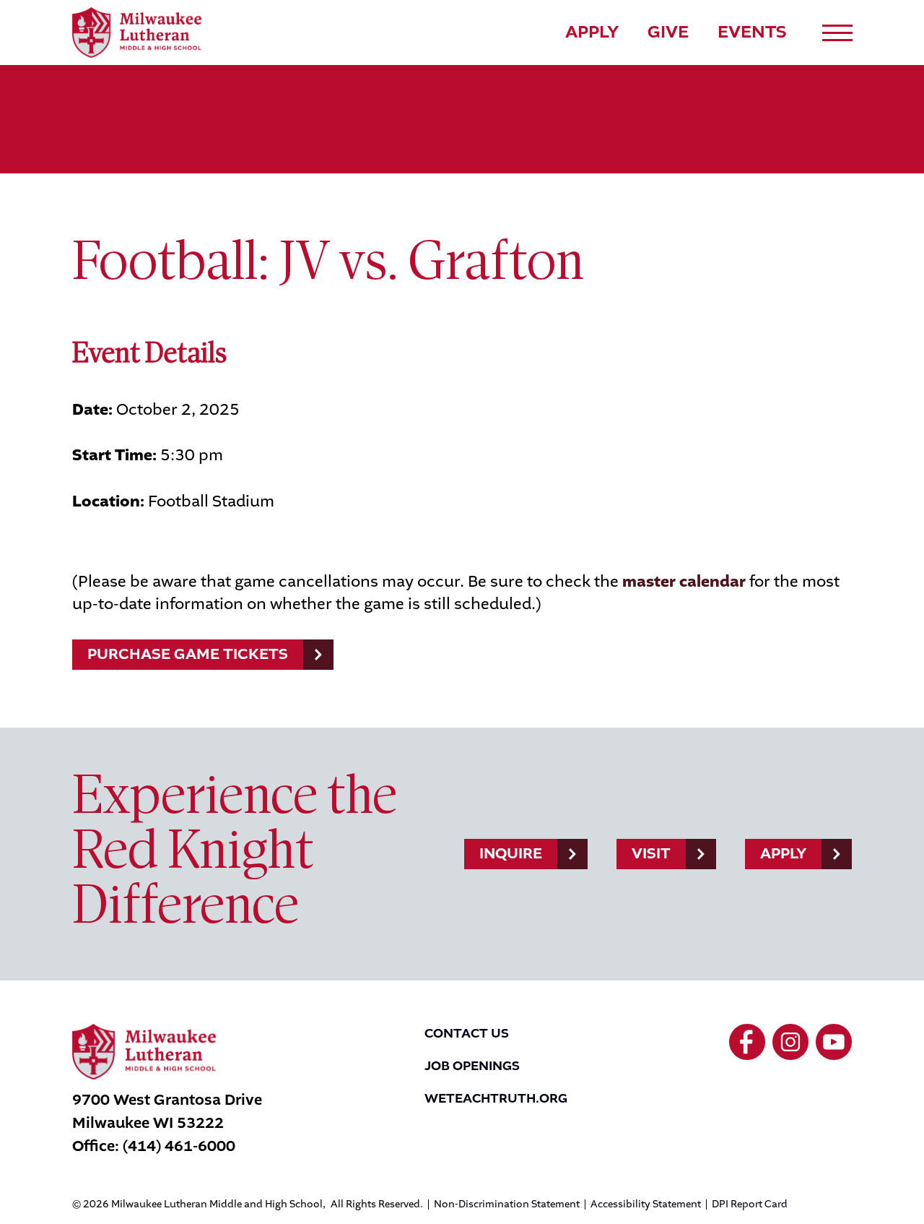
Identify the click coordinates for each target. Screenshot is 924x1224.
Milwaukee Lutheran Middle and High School (136, 32)
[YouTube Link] (834, 1042)
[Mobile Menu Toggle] (837, 33)
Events (752, 31)
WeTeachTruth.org (495, 1098)
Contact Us (466, 1033)
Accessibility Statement (645, 1204)
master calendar (684, 581)
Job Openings (472, 1065)
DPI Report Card (750, 1204)
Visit (651, 853)
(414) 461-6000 (179, 1146)
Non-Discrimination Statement (507, 1204)
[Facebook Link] (747, 1042)
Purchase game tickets (187, 654)
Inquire (510, 853)
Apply (592, 31)
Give (668, 31)
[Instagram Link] (790, 1042)
